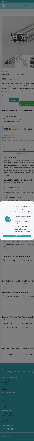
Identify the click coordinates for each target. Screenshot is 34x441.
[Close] (32, 203)
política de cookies (24, 231)
